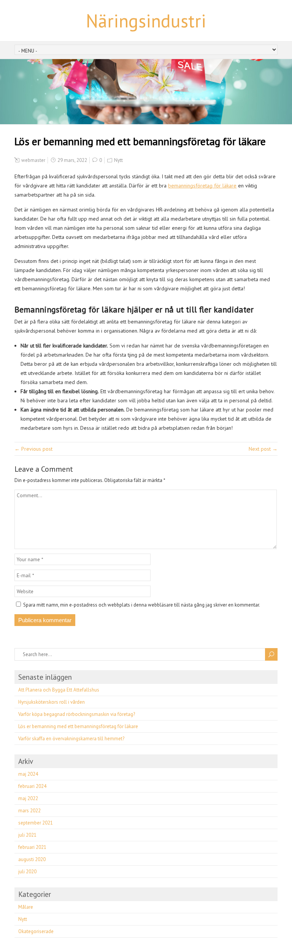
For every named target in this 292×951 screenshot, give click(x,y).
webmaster (33, 160)
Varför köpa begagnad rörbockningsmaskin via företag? (76, 714)
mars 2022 (29, 810)
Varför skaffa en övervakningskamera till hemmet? (71, 738)
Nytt (118, 160)
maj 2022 (28, 798)
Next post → (263, 448)
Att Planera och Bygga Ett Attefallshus (58, 690)
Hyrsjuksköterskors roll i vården (51, 702)
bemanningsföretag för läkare (202, 185)
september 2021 (35, 823)
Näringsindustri (146, 20)
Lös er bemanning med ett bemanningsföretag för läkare (78, 726)
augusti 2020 (32, 859)
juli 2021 (27, 835)
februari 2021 (32, 847)
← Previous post (33, 448)
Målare (25, 907)
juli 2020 (27, 871)
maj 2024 (28, 774)
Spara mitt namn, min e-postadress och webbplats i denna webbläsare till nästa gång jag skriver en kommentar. (141, 605)
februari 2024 (32, 786)
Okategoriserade (36, 931)
